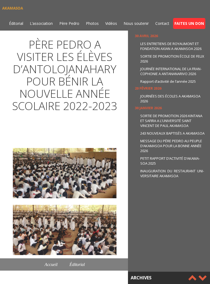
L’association (41, 23)
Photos (92, 23)
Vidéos (111, 23)
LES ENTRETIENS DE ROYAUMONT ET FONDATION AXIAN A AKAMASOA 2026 (171, 46)
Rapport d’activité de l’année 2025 (168, 81)
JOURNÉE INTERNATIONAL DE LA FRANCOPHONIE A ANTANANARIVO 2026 (171, 71)
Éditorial (16, 23)
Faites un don (189, 23)
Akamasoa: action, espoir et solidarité (65, 276)
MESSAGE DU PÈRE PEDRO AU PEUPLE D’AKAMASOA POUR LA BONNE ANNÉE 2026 (171, 145)
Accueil (51, 264)
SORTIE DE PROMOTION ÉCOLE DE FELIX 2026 (172, 59)
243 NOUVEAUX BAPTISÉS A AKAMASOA (172, 133)
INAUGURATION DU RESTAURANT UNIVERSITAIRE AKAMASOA (172, 173)
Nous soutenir (136, 23)
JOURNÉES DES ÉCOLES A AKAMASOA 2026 (170, 98)
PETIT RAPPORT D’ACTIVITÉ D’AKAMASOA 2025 (170, 161)
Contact (162, 23)
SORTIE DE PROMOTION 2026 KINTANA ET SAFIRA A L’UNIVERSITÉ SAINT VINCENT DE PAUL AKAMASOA (171, 120)
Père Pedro (69, 23)
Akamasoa (12, 8)
